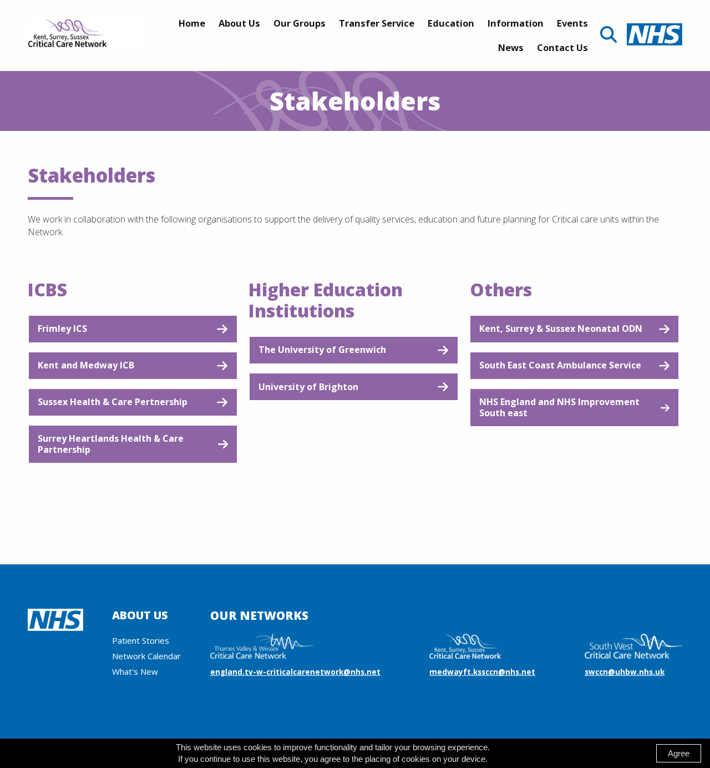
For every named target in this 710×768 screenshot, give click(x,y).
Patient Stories (140, 640)
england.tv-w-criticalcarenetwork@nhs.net (295, 672)
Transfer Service (376, 23)
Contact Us (562, 47)
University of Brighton (308, 387)
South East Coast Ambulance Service (560, 365)
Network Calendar (146, 656)
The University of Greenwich (322, 349)
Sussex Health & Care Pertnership (112, 402)
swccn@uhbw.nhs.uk (625, 672)
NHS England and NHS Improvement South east (559, 407)
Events (572, 23)
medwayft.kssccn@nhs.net (482, 672)
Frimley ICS (62, 328)
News (511, 47)
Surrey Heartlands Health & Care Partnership (111, 443)
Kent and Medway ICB (86, 365)
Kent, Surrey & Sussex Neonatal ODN (560, 328)
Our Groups (299, 23)
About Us (239, 23)
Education (451, 23)
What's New (135, 671)
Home (192, 23)
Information (516, 23)
